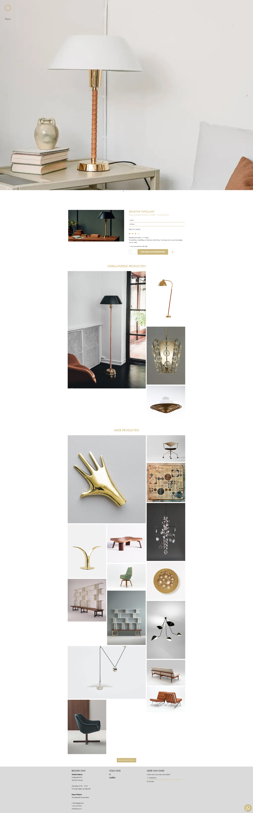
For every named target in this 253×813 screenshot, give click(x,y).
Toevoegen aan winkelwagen (153, 252)
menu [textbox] (8, 19)
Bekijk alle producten (126, 760)
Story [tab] (132, 220)
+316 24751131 (77, 806)
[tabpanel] (126, 95)
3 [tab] (129, 191)
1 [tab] (124, 191)
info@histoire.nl (77, 809)
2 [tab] (126, 191)
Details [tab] (132, 224)
